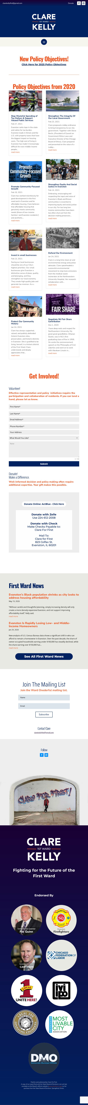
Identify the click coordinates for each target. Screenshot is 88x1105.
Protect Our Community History (22, 322)
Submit (44, 463)
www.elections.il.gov (55, 1086)
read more (15, 152)
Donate (71, 3)
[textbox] (42, 438)
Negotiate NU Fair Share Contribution (60, 320)
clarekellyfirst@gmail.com (12, 3)
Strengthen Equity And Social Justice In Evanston (62, 185)
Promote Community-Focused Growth (25, 187)
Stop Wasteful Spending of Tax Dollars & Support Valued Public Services (24, 118)
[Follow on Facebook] (79, 3)
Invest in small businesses (24, 255)
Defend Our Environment (60, 253)
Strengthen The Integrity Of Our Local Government (61, 117)
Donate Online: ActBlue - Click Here (44, 504)
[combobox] (44, 438)
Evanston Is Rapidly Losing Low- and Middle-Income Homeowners (39, 624)
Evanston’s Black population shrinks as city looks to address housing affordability (44, 596)
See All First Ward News (44, 656)
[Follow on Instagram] (83, 3)
